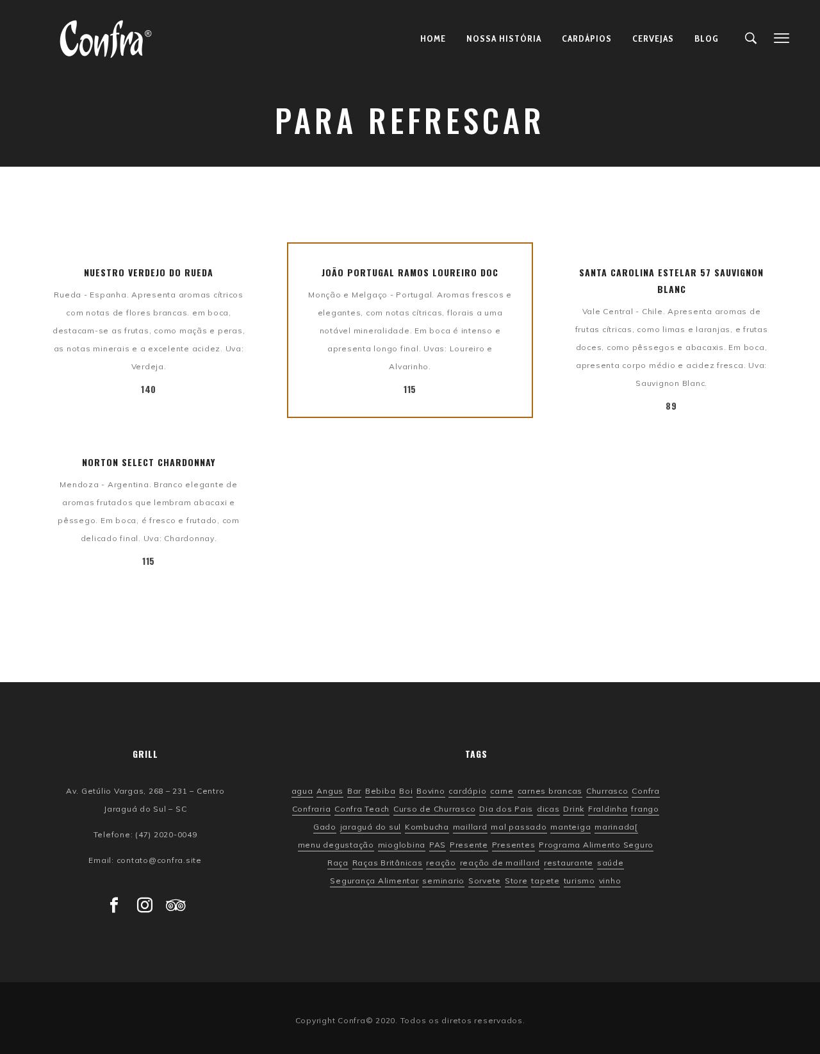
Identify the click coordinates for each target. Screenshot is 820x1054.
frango (645, 809)
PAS (437, 845)
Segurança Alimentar (374, 881)
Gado (324, 827)
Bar (354, 791)
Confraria (311, 809)
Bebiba (380, 791)
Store (516, 881)
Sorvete (484, 881)
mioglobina (402, 845)
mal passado (518, 827)
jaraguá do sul (371, 827)
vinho (610, 881)
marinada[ (616, 827)
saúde (610, 863)
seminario (443, 881)
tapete (545, 881)
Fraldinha (608, 809)
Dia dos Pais (506, 809)
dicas (548, 809)
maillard (470, 827)
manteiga (570, 827)
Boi (406, 791)
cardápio (467, 791)
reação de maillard (500, 863)
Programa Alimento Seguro (596, 845)
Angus (329, 791)
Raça (337, 863)
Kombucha (427, 827)
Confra (646, 791)
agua (302, 791)
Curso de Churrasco (434, 809)
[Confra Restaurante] (106, 38)
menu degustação (336, 845)
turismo (579, 881)
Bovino (430, 791)
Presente (469, 845)
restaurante (568, 863)
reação (441, 863)
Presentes (514, 845)
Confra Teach (362, 809)
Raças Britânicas (387, 863)
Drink (573, 809)
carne (502, 791)
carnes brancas (550, 791)
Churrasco (607, 791)
